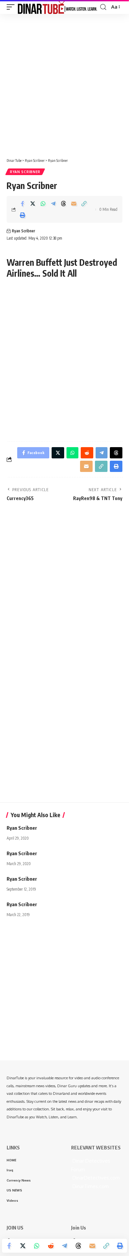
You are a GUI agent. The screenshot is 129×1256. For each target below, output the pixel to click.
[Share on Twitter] (32, 203)
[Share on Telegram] (53, 203)
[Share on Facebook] (22, 203)
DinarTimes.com (90, 1186)
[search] (103, 7)
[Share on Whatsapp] (43, 203)
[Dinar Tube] (57, 7)
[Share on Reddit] (51, 1246)
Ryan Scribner (25, 172)
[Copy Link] (84, 203)
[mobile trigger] (12, 7)
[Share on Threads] (63, 203)
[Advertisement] (64, 83)
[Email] (73, 203)
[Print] (22, 215)
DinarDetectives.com (95, 1178)
